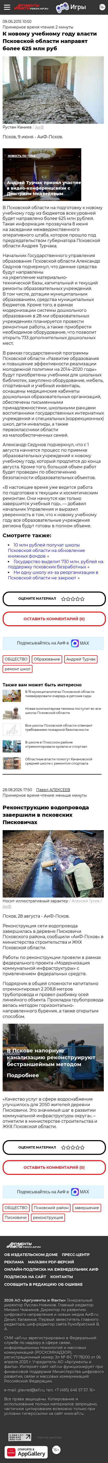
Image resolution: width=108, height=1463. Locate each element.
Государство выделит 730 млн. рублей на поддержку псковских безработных (55, 564)
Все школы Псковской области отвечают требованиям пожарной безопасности (59, 727)
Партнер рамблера (49, 1437)
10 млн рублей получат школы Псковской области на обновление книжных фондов (46, 551)
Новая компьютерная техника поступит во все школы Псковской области (63, 711)
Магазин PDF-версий (51, 1262)
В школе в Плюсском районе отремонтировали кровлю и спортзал (56, 744)
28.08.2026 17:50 (17, 789)
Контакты (61, 1276)
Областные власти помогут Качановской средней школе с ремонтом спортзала (58, 761)
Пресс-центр (76, 1254)
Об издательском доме (31, 1254)
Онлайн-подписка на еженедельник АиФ (51, 1269)
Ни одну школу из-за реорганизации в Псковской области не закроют (53, 575)
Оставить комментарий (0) (54, 619)
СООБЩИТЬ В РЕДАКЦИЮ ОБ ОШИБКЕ (43, 1284)
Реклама (14, 1262)
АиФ (39, 127)
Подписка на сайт (25, 1276)
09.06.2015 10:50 (17, 21)
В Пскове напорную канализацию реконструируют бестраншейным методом (51, 1057)
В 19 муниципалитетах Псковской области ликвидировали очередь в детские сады (59, 694)
